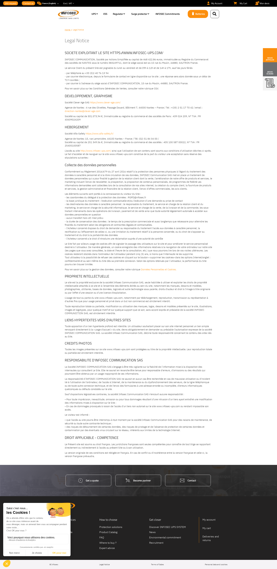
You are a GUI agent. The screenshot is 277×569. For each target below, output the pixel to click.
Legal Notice (104, 564)
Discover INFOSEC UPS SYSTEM (167, 526)
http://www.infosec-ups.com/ (96, 150)
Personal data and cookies (216, 564)
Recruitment (156, 542)
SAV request (10, 3)
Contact (192, 480)
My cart (206, 528)
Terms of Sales (157, 564)
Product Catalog (108, 532)
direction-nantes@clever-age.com (82, 111)
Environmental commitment (165, 537)
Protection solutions (110, 526)
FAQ (101, 537)
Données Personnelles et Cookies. (158, 269)
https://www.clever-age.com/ (105, 102)
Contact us (28, 3)
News (152, 532)
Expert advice (107, 547)
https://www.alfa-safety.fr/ (99, 133)
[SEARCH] (214, 14)
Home (68, 29)
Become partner (142, 480)
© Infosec (54, 564)
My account (208, 519)
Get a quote (92, 480)
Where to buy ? (108, 542)
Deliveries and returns (210, 538)
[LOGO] (73, 15)
